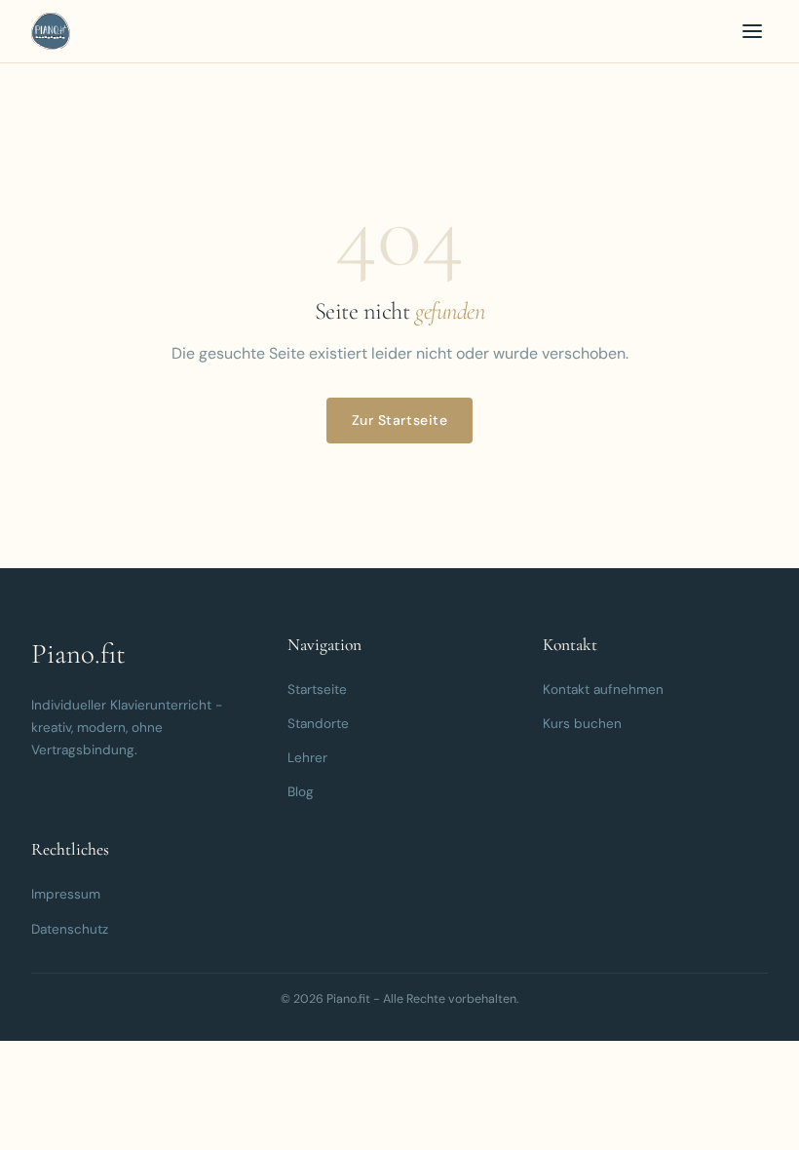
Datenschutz (69, 929)
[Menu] (752, 31)
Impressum (65, 894)
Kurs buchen (582, 723)
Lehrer (307, 757)
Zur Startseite (400, 420)
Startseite (317, 689)
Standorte (318, 723)
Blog (300, 792)
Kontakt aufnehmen (603, 689)
